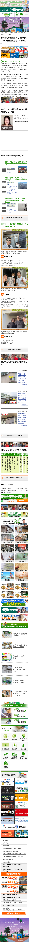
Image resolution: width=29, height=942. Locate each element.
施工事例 (5, 840)
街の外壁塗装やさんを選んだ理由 (12, 848)
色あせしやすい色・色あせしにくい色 (19, 681)
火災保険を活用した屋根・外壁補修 (12, 902)
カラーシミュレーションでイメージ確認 (20, 646)
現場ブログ (6, 843)
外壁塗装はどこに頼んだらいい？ (12, 900)
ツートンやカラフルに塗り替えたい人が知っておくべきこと (20, 693)
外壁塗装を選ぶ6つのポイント (11, 851)
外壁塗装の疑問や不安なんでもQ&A (13, 856)
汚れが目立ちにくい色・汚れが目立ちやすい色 (20, 669)
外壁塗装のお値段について (10, 859)
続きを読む (25, 384)
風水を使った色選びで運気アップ (20, 657)
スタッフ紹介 (6, 862)
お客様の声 (6, 845)
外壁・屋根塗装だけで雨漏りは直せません (14, 854)
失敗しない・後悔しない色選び (20, 634)
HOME (3, 32)
